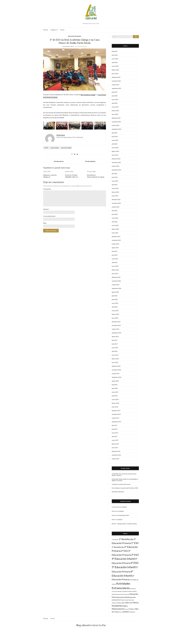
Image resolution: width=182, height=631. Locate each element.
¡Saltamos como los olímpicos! (50, 176)
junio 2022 (115, 214)
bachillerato (133, 588)
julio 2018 (114, 384)
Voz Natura (132, 612)
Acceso (62, 30)
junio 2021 (115, 255)
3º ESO (135, 554)
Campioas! (124, 507)
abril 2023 (114, 184)
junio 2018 (115, 388)
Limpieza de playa (132, 523)
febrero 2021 (115, 270)
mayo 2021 (115, 259)
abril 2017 (114, 436)
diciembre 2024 (116, 118)
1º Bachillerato (126, 539)
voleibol (125, 612)
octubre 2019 (115, 329)
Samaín (126, 609)
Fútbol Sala (131, 600)
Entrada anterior (59, 161)
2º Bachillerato (118, 547)
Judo (127, 602)
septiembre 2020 (116, 288)
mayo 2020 (115, 303)
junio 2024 (115, 136)
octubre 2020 (115, 284)
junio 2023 (115, 177)
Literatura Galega (66, 148)
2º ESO (124, 551)
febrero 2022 (115, 229)
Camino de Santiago (117, 591)
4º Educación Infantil (123, 558)
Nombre (46, 209)
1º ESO (135, 543)
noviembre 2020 (116, 281)
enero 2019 (115, 362)
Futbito (126, 600)
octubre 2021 (115, 244)
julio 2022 (114, 210)
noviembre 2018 (116, 370)
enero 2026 (115, 73)
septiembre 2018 (116, 377)
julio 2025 (114, 92)
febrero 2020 (115, 314)
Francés (122, 600)
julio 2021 (114, 251)
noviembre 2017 (116, 414)
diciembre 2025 (116, 77)
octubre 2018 (115, 373)
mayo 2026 (115, 59)
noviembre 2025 (116, 81)
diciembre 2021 (116, 236)
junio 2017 (115, 429)
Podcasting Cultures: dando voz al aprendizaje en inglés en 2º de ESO (125, 479)
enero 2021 (115, 273)
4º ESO (46, 148)
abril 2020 (114, 307)
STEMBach (131, 609)
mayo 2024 (115, 140)
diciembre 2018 (116, 366)
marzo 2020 (115, 310)
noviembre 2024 (116, 121)
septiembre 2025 (116, 88)
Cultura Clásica (131, 591)
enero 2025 (115, 114)
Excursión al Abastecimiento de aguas (95, 176)
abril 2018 (114, 396)
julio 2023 (114, 173)
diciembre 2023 (116, 159)
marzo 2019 (115, 355)
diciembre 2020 (116, 277)
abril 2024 (114, 144)
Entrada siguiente (90, 161)
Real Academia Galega (88, 94)
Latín (130, 603)
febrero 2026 (115, 70)
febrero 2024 (115, 151)
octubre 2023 (115, 166)
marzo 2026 (115, 66)
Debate (113, 594)
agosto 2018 (115, 381)
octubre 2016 (115, 459)
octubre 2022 (115, 207)
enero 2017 (115, 447)
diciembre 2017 (116, 410)
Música (136, 602)
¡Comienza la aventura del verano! (121, 484)
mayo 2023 (115, 181)
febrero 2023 (115, 192)
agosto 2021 (115, 247)
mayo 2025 (115, 99)
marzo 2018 (115, 399)
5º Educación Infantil (124, 567)
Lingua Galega (54, 148)
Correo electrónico (49, 216)
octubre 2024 (115, 125)
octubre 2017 (115, 418)
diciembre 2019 (116, 321)
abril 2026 (114, 62)
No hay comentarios (81, 46)
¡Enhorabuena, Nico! (123, 515)
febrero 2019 (115, 359)
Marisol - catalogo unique (118, 523)
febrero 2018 (115, 403)
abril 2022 (114, 221)
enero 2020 (115, 318)
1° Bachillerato (115, 539)
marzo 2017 (115, 440)
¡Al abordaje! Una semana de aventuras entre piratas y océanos (124, 474)
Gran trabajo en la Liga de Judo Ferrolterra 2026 (125, 488)
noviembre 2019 (116, 325)
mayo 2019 (115, 347)
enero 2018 (115, 407)
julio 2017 (114, 425)
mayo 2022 (115, 218)
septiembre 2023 (116, 170)
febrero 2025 (115, 110)
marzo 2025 (115, 107)
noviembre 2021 (116, 240)
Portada (45, 30)
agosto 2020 (115, 292)
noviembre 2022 (116, 203)
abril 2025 (114, 103)
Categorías (53, 30)
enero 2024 (115, 155)
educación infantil (123, 597)
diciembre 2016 (116, 451)
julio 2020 (114, 296)
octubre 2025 (115, 84)
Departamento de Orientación (122, 594)
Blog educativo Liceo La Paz (91, 625)
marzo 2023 (115, 188)
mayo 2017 (115, 433)
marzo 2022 (115, 225)
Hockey (119, 603)
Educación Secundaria (74, 36)
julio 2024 (114, 133)
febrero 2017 (115, 444)
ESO (119, 600)
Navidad (115, 606)
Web (44, 223)
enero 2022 (115, 233)
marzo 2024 (115, 147)
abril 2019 (114, 351)
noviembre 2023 (116, 162)
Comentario (47, 189)
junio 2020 (115, 299)
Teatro (120, 612)
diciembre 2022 (116, 199)
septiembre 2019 (116, 333)
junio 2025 (115, 96)
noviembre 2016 (116, 455)
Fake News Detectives (118, 491)
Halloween (114, 602)
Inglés (123, 603)
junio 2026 (115, 55)
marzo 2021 (115, 266)
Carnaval (124, 591)
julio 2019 (114, 340)
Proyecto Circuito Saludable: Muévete (71, 176)
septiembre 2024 (116, 129)
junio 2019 (115, 344)
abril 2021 (114, 262)
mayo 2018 (115, 392)
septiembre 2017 (116, 421)
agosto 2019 (115, 336)
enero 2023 (115, 196)
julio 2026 (114, 51)
